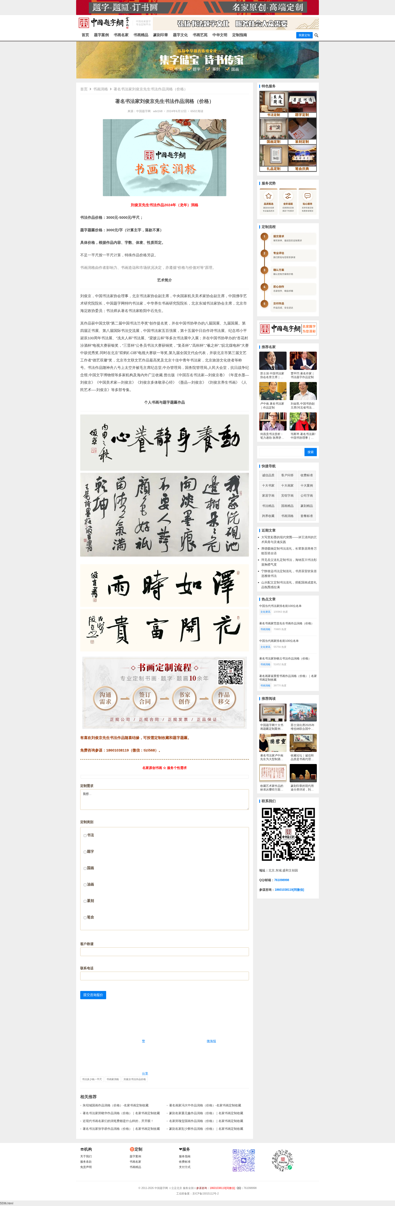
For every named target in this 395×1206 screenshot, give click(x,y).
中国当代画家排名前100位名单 (279, 640)
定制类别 (87, 869)
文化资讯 (265, 611)
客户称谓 (86, 944)
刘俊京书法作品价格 (135, 1079)
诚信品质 (268, 475)
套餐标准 (307, 516)
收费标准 (307, 475)
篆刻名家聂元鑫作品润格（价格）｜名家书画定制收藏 (206, 1113)
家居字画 (268, 495)
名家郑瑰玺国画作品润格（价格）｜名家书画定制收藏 (206, 1121)
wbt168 (158, 111)
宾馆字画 (287, 495)
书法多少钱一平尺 (92, 1079)
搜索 (311, 452)
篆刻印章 (160, 35)
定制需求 (86, 786)
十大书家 (268, 485)
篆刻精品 (307, 505)
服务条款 (86, 1161)
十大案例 (307, 485)
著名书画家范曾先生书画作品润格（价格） (286, 623)
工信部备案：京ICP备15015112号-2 (197, 1193)
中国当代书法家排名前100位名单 (280, 606)
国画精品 (287, 505)
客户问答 (287, 475)
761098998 (281, 880)
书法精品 (268, 505)
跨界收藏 (268, 516)
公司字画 (307, 495)
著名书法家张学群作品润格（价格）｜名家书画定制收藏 (121, 1128)
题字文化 (180, 35)
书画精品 (141, 35)
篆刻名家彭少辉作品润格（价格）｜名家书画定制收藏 (206, 1128)
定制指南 (239, 35)
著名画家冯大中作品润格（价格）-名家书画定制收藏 (205, 1105)
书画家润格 (113, 1079)
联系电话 (86, 968)
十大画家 (287, 485)
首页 (85, 35)
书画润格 (100, 89)
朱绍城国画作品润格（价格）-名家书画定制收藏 (116, 1105)
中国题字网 (143, 111)
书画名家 (121, 35)
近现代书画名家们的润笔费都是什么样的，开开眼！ (118, 1121)
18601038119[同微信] (289, 889)
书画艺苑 (200, 35)
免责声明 (86, 1167)
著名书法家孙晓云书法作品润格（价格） (285, 658)
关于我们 (86, 1156)
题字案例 (101, 35)
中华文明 (220, 35)
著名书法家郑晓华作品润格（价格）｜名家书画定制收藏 (121, 1113)
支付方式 (185, 1167)
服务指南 (185, 1156)
